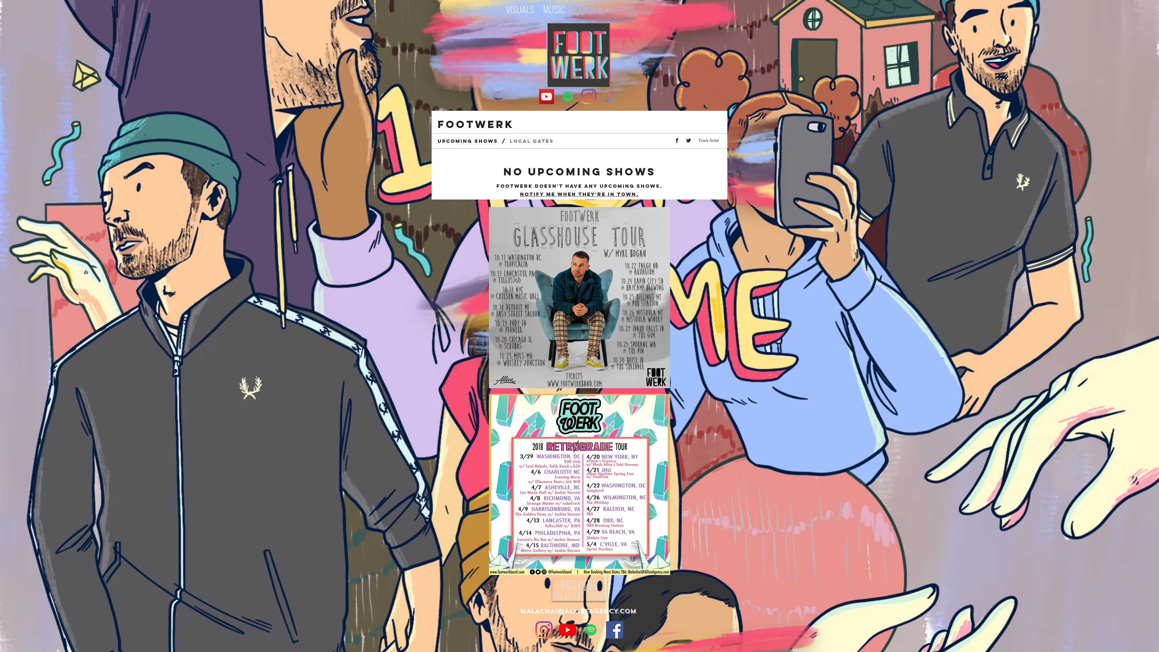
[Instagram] (588, 96)
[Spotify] (567, 96)
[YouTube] (546, 96)
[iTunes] (610, 96)
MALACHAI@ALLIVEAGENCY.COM (578, 611)
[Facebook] (614, 629)
